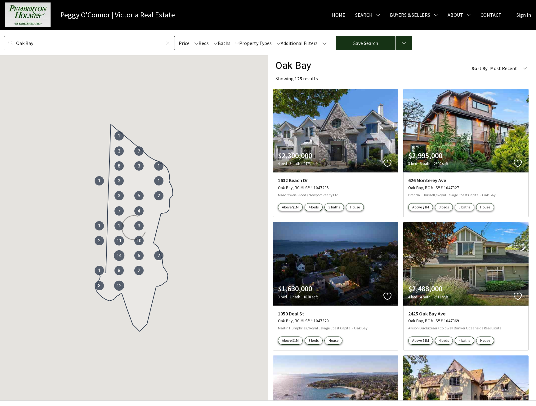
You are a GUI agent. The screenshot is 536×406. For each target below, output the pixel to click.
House (355, 207)
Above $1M (290, 207)
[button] (119, 255)
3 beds (444, 207)
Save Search (365, 43)
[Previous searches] (404, 43)
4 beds (314, 207)
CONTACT (491, 15)
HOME (338, 15)
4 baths (464, 340)
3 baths (334, 207)
